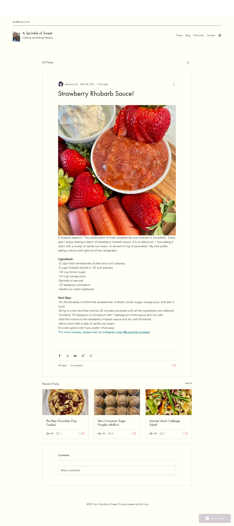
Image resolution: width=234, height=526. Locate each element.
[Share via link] (83, 355)
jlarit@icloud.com (21, 21)
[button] (187, 62)
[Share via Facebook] (59, 355)
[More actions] (174, 84)
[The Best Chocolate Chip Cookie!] (65, 402)
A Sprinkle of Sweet (37, 33)
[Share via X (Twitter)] (67, 355)
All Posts (47, 62)
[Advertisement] (58, 7)
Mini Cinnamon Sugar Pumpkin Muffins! (112, 423)
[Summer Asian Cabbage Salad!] (169, 402)
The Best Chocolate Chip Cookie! (61, 423)
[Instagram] (219, 35)
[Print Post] (90, 355)
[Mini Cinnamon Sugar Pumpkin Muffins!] (117, 402)
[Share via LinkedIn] (75, 355)
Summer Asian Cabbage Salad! (164, 423)
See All (188, 383)
